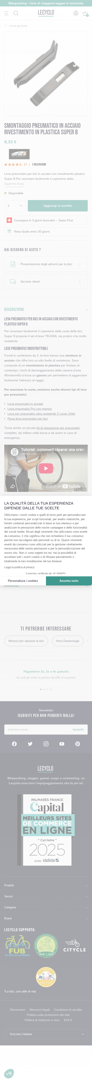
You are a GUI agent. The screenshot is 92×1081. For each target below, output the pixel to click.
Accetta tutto (69, 580)
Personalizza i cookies (23, 580)
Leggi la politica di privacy (19, 567)
